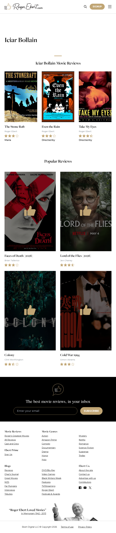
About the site (86, 470)
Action (45, 436)
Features (46, 482)
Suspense (83, 451)
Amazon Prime (49, 440)
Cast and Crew (12, 444)
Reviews (9, 470)
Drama (45, 451)
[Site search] (85, 6)
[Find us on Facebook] (80, 487)
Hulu (44, 459)
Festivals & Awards (51, 494)
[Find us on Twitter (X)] (90, 487)
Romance (84, 444)
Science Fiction (86, 447)
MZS (7, 482)
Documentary (49, 447)
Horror (45, 455)
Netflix (82, 440)
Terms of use (67, 527)
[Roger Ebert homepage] (24, 6)
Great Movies (11, 478)
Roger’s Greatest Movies (17, 436)
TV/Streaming (48, 486)
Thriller (82, 455)
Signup (97, 6)
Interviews (10, 490)
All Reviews (10, 440)
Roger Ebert (48, 490)
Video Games (48, 474)
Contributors (85, 482)
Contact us (84, 474)
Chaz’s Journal (12, 474)
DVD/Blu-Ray (48, 470)
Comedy (46, 444)
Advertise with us (87, 478)
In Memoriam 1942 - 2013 (33, 513)
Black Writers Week (51, 478)
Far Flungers (11, 486)
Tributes (8, 494)
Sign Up (8, 454)
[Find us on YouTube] (85, 488)
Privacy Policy (85, 527)
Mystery (83, 436)
